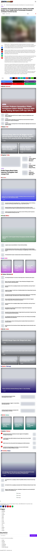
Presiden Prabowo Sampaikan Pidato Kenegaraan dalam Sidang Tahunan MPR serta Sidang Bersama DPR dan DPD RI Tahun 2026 (18, 108)
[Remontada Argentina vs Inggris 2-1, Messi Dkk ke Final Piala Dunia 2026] (27, 404)
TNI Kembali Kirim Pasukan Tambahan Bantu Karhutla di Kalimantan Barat (18, 254)
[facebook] (1, 506)
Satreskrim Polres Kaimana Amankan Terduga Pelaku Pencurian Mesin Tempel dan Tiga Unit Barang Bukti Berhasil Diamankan (20, 313)
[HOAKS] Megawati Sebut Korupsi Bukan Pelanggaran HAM (26, 360)
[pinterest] (8, 506)
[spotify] (12, 506)
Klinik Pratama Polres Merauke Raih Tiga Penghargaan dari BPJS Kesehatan (16, 443)
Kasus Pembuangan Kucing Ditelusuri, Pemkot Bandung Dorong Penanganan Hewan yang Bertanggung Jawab (30, 425)
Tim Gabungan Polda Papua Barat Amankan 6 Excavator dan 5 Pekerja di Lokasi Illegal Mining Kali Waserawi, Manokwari (20, 317)
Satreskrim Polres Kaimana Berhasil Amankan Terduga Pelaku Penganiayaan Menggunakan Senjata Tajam (18, 308)
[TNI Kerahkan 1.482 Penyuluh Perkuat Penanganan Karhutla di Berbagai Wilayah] (18, 229)
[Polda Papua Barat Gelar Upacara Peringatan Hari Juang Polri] (11, 162)
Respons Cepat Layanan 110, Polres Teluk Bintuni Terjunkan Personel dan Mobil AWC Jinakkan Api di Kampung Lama (20, 490)
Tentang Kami (4, 544)
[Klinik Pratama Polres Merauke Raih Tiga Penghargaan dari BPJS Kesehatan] (34, 443)
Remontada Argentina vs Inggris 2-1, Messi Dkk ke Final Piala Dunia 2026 (10, 403)
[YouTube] (10, 506)
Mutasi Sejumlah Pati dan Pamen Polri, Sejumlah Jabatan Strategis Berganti (9, 148)
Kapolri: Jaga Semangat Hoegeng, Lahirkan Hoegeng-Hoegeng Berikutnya (27, 148)
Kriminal (3, 530)
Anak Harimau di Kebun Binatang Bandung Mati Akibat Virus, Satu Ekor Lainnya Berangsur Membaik (6, 425)
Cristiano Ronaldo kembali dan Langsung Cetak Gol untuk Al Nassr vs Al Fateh (10, 410)
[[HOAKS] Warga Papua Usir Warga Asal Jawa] (18, 338)
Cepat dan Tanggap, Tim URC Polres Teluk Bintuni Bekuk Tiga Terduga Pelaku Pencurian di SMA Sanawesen (20, 291)
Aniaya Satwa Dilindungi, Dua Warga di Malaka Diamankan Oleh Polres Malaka (18, 425)
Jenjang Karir (4, 545)
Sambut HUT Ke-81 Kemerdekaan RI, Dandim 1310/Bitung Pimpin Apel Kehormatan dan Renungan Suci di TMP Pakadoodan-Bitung (18, 197)
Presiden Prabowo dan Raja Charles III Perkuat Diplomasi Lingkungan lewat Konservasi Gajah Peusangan (20, 124)
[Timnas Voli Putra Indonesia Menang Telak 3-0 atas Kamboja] (18, 380)
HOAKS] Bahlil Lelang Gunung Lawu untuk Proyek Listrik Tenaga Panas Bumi (18, 351)
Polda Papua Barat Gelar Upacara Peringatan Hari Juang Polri (9, 172)
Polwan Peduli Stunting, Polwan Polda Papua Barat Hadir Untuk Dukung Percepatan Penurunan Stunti (32, 166)
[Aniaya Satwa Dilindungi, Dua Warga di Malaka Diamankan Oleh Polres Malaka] (18, 423)
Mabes (3, 517)
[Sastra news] (7, 1)
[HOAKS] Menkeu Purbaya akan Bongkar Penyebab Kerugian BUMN (9, 360)
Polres (3, 520)
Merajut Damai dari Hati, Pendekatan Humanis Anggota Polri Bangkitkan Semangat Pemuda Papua (15, 434)
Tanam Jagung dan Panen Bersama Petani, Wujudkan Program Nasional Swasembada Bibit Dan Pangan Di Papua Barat (32, 159)
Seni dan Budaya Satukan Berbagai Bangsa (5, 267)
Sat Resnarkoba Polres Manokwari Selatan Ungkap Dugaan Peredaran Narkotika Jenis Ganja (20, 326)
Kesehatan (3, 511)
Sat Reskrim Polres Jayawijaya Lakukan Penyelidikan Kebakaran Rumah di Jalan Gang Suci (20, 480)
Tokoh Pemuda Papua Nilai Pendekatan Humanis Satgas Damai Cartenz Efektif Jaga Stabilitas (17, 439)
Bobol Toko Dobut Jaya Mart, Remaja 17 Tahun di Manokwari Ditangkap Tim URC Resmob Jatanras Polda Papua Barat (19, 282)
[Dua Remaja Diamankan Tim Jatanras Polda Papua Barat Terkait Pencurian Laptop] (2, 277)
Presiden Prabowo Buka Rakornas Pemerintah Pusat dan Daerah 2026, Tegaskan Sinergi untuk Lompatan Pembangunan (19, 120)
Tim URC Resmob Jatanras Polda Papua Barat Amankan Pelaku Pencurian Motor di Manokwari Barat (19, 321)
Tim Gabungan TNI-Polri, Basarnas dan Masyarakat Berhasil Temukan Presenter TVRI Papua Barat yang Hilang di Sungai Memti (18, 472)
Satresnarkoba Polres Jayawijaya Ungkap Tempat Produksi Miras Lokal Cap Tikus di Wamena (20, 304)
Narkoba (3, 527)
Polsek (3, 521)
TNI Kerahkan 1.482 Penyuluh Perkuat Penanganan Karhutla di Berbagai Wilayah (18, 237)
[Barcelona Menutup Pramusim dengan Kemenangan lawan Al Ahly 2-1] (27, 397)
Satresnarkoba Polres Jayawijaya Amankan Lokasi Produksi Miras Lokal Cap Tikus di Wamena (20, 286)
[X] (3, 506)
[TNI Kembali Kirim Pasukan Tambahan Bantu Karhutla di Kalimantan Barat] (2, 255)
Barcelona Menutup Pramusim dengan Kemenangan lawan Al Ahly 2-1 (8, 397)
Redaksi (3, 13)
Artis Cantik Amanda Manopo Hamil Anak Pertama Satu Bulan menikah (30, 267)
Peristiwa (3, 514)
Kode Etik (3, 541)
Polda (3, 518)
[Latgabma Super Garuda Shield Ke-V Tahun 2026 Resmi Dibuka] (2, 245)
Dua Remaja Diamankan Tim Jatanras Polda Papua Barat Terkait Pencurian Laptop (19, 277)
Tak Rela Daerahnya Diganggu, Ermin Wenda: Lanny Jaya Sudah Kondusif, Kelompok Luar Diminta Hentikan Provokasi (15, 447)
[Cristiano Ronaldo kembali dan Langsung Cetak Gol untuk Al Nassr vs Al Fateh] (27, 411)
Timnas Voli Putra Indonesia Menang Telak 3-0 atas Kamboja (16, 388)
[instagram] (5, 506)
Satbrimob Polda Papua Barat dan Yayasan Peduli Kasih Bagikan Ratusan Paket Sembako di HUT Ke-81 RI (32, 173)
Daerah (3, 528)
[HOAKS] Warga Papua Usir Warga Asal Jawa (16, 340)
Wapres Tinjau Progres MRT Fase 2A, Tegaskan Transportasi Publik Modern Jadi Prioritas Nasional (19, 116)
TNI (2, 524)
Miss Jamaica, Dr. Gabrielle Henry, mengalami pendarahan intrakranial (18, 267)
